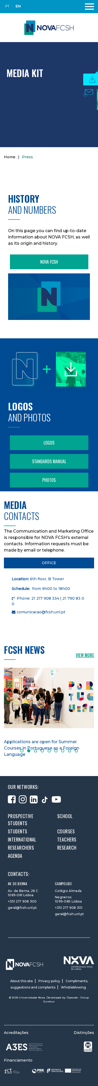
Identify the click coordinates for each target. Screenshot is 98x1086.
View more (85, 655)
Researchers (21, 847)
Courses (66, 831)
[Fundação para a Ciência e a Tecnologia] (12, 1070)
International (22, 839)
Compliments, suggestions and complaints (49, 984)
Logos (49, 443)
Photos (49, 480)
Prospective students (20, 820)
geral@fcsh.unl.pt (22, 908)
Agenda (15, 855)
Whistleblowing (73, 987)
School (65, 816)
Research (67, 847)
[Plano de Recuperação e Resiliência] (57, 1070)
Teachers (67, 839)
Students (17, 831)
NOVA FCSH (49, 262)
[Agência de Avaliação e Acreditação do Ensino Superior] (24, 1047)
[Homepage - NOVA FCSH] (48, 27)
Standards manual (49, 461)
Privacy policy (49, 981)
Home (9, 157)
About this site (21, 981)
